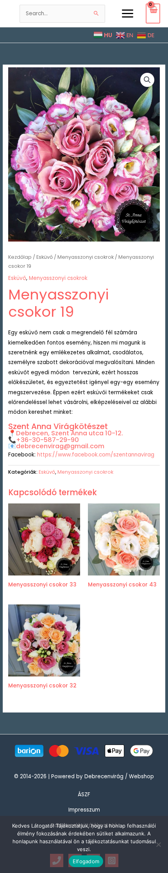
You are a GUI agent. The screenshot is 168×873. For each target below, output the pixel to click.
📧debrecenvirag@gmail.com (56, 446)
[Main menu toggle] (127, 13)
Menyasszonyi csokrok (85, 257)
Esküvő (44, 257)
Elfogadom (86, 861)
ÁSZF (84, 794)
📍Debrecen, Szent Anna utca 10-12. (65, 433)
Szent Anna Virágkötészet (58, 426)
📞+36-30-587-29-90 (43, 439)
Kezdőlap (20, 257)
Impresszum (84, 809)
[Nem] (158, 844)
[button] (147, 80)
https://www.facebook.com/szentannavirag (95, 454)
